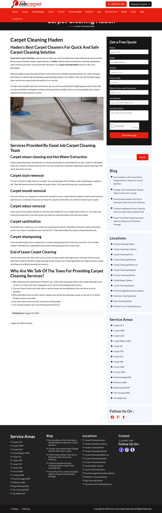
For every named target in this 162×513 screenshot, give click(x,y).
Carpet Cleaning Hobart (124, 244)
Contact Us (17, 18)
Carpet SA (118, 346)
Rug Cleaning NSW (122, 387)
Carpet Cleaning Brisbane (125, 259)
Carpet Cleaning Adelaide (125, 270)
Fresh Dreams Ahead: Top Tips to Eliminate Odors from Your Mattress (62, 457)
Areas (133, 11)
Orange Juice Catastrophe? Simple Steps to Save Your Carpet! (63, 449)
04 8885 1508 (127, 440)
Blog (142, 11)
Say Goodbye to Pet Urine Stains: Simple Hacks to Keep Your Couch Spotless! (128, 180)
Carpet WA (118, 361)
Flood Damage (75, 11)
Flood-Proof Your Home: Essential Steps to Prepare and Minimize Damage (128, 221)
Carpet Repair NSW (122, 341)
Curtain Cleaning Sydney (124, 275)
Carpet (25, 11)
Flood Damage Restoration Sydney (129, 290)
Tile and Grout (111, 11)
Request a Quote (139, 4)
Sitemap (26, 509)
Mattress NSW (120, 382)
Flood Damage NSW (122, 377)
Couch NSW (119, 367)
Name (112, 47)
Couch (51, 11)
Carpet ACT (119, 325)
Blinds (124, 11)
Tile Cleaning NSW (122, 393)
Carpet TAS (118, 351)
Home (15, 11)
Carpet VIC (118, 356)
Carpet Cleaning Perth (123, 254)
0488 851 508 (117, 4)
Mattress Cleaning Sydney (125, 296)
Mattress (89, 11)
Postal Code (115, 78)
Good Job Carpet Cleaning (121, 509)
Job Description (117, 108)
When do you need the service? (123, 88)
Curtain (61, 11)
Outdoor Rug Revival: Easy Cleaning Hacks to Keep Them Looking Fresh (61, 465)
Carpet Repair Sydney (123, 280)
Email (112, 58)
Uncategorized (120, 398)
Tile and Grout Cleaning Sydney (127, 306)
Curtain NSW (119, 372)
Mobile (113, 68)
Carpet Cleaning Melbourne (126, 265)
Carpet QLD (119, 335)
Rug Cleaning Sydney (123, 301)
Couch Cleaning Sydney (124, 285)
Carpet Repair (38, 11)
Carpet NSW (119, 330)
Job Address (115, 98)
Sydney (15, 509)
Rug (99, 11)
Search (113, 152)
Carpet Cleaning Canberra (125, 249)
